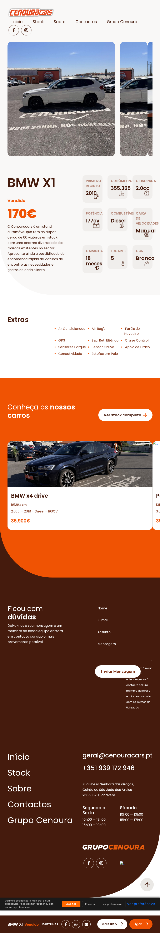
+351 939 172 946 (108, 767)
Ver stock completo (122, 415)
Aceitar (71, 904)
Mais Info (109, 924)
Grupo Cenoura (122, 22)
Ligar (138, 924)
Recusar (90, 904)
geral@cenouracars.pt (117, 755)
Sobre (59, 22)
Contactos (86, 22)
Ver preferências (112, 904)
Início (17, 22)
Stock (38, 22)
